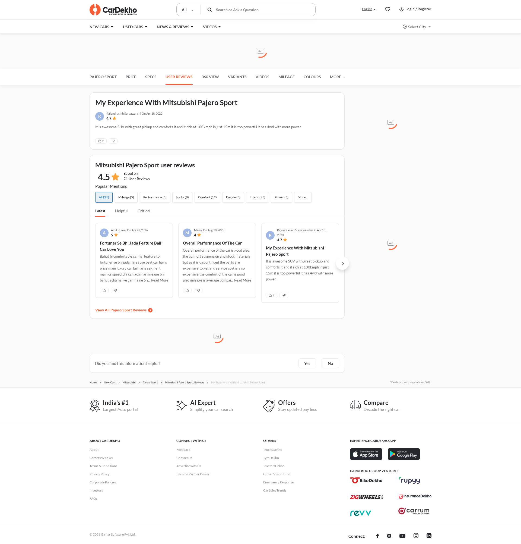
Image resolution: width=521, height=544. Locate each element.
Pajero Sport (103, 76)
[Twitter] (389, 536)
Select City (417, 26)
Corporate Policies (103, 482)
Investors (96, 490)
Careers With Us (101, 458)
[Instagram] (416, 536)
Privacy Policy (99, 474)
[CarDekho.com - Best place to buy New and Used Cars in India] (113, 9)
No (330, 363)
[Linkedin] (429, 536)
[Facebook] (377, 536)
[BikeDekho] (366, 480)
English (367, 9)
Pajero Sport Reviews (128, 310)
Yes (307, 363)
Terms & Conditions (103, 466)
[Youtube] (402, 536)
